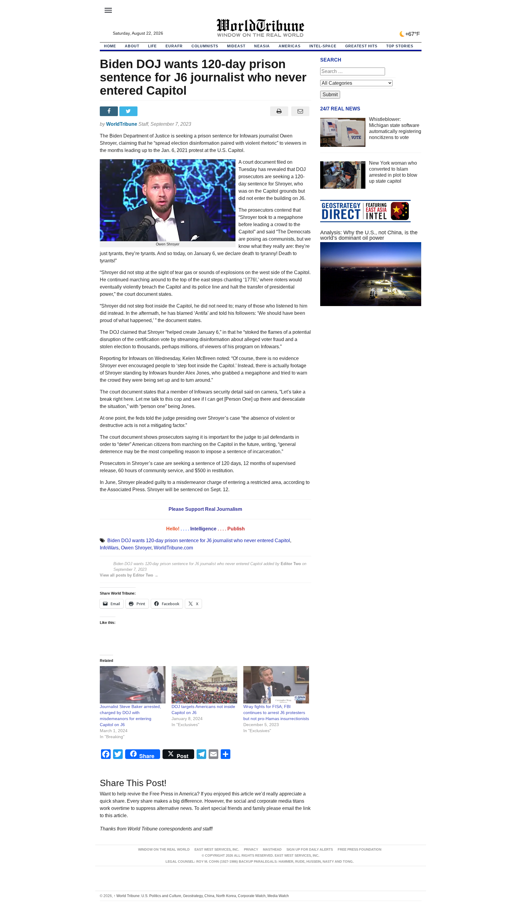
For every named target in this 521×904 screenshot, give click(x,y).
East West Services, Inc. (216, 849)
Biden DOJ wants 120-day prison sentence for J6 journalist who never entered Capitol (198, 540)
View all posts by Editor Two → (129, 575)
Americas (290, 46)
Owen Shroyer (136, 547)
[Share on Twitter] (129, 111)
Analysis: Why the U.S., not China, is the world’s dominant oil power (369, 235)
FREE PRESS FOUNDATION (359, 849)
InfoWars (109, 547)
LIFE (152, 46)
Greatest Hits (361, 46)
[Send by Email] (300, 111)
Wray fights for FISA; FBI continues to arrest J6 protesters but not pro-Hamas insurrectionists (276, 712)
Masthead (272, 849)
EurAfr (174, 46)
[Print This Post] (279, 111)
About (132, 46)
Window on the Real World (164, 849)
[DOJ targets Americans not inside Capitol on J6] (204, 685)
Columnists (204, 46)
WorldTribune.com (173, 547)
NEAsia (262, 46)
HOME (110, 46)
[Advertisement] (371, 368)
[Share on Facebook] (109, 111)
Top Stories (399, 46)
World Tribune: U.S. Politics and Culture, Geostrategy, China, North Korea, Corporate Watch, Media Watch (201, 896)
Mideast (236, 46)
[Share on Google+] (149, 111)
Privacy (251, 849)
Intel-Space (322, 46)
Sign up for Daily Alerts (309, 849)
